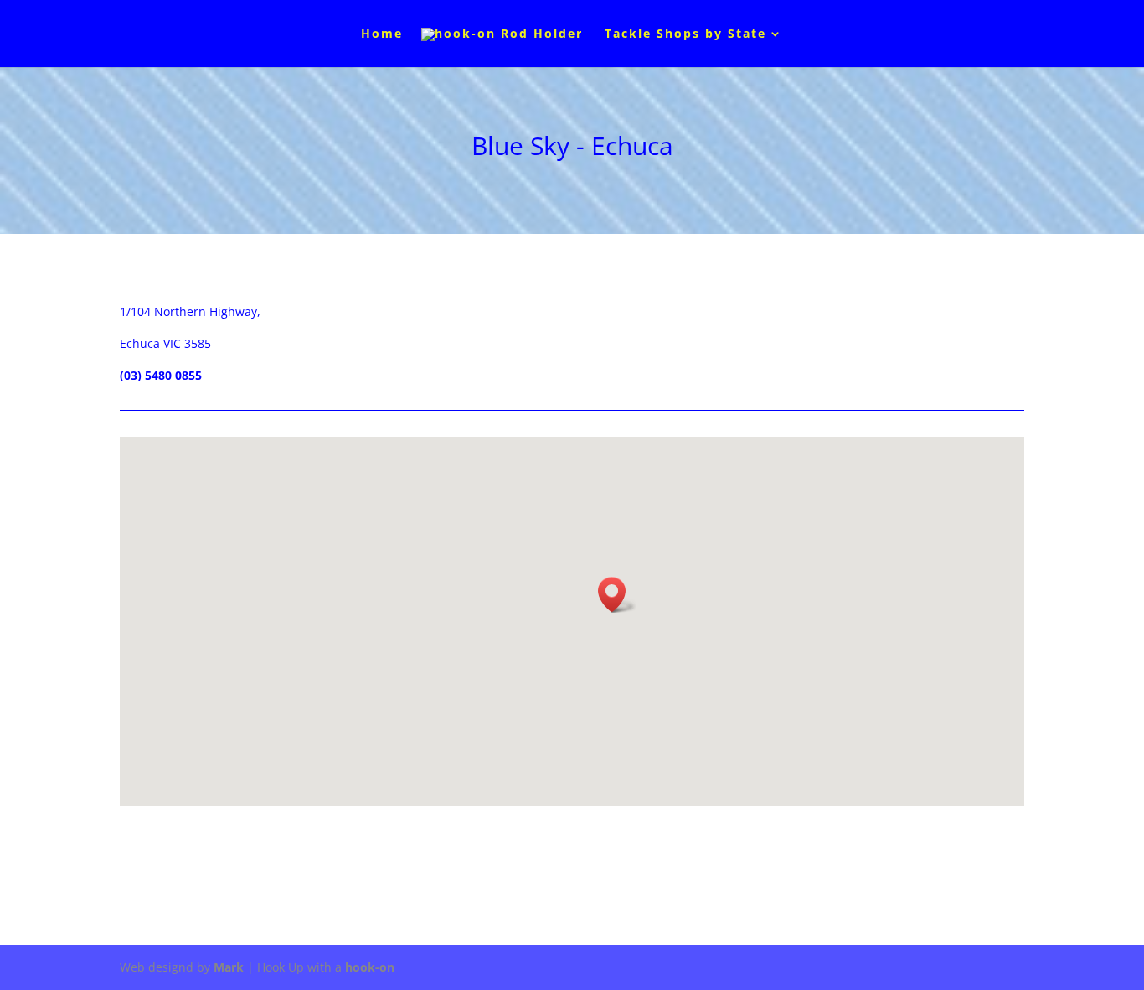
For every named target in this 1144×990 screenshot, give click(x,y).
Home (382, 34)
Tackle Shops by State (685, 34)
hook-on (369, 967)
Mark (229, 967)
